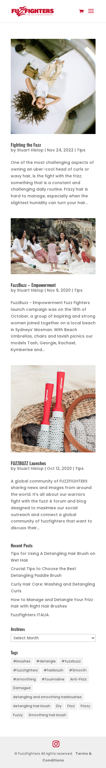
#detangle (46, 661)
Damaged (22, 688)
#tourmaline (53, 679)
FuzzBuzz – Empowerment (33, 285)
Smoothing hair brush (47, 715)
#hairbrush (53, 670)
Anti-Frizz (78, 679)
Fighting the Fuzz (26, 144)
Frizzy (85, 706)
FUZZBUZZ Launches (28, 463)
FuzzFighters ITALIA (30, 615)
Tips (81, 150)
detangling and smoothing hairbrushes (47, 697)
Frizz (71, 706)
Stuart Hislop (30, 150)
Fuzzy (18, 715)
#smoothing (24, 679)
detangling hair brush (31, 706)
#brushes (22, 661)
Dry (59, 706)
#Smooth (77, 670)
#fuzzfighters (25, 670)
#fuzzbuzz (71, 661)
